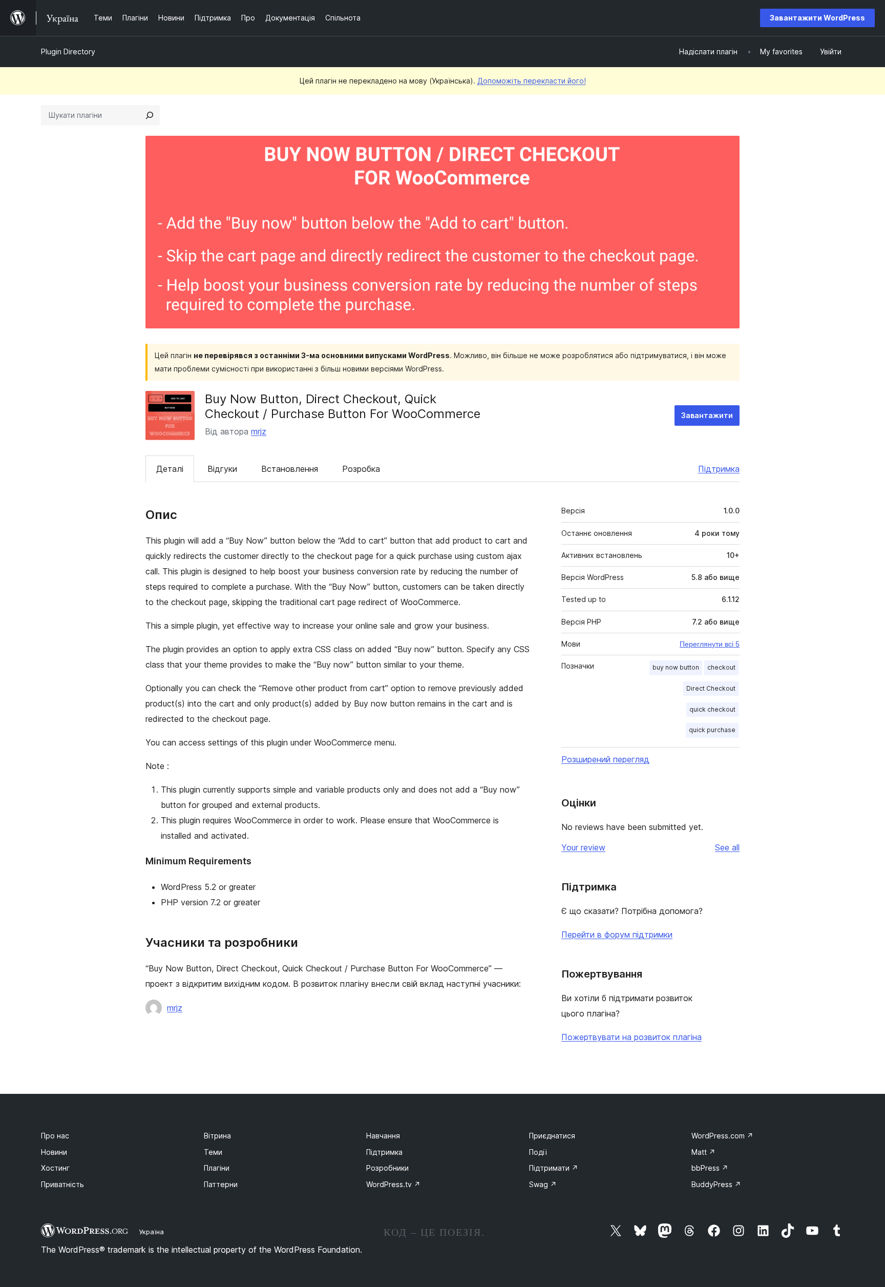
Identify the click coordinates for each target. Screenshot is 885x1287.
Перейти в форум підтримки (616, 934)
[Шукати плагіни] (149, 115)
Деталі (169, 469)
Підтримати (553, 1168)
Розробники (387, 1168)
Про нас (55, 1135)
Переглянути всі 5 (710, 644)
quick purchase (712, 730)
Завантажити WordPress (817, 17)
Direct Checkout (710, 688)
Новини (54, 1152)
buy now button (675, 667)
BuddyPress (716, 1184)
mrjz (258, 431)
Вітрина (217, 1135)
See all (727, 847)
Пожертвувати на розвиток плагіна (631, 1037)
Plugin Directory (68, 51)
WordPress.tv (393, 1184)
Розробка (361, 469)
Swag (543, 1184)
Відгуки (222, 469)
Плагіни (216, 1168)
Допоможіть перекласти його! (531, 80)
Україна (151, 1232)
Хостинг (55, 1168)
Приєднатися (552, 1135)
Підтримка (719, 469)
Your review (583, 847)
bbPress (709, 1168)
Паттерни (221, 1184)
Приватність (62, 1184)
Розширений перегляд (605, 759)
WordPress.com (722, 1135)
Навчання (383, 1135)
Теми (213, 1152)
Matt (703, 1152)
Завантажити (707, 415)
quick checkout (712, 709)
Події (538, 1152)
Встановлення (289, 469)
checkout (721, 667)
